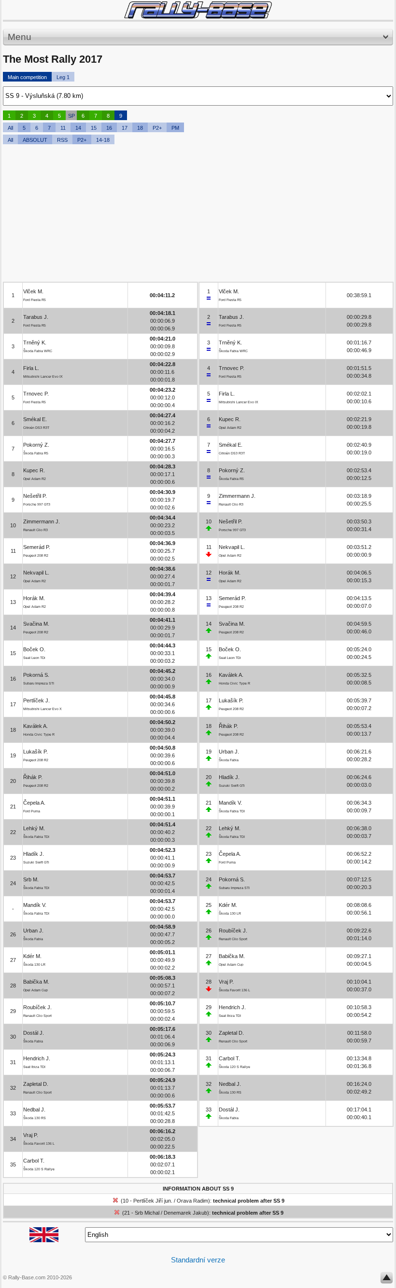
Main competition (27, 77)
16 (109, 128)
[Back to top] (386, 1280)
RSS (62, 140)
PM (175, 128)
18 (140, 128)
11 (63, 128)
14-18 (103, 140)
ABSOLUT (35, 140)
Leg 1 (63, 77)
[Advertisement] (198, 214)
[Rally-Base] (198, 10)
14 (78, 128)
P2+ (157, 128)
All (10, 128)
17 (124, 128)
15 (94, 128)
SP (71, 116)
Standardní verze (198, 1260)
